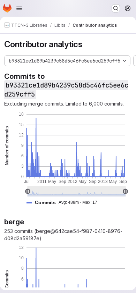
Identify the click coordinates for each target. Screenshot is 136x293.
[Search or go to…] (116, 8)
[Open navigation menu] (19, 8)
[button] (65, 202)
